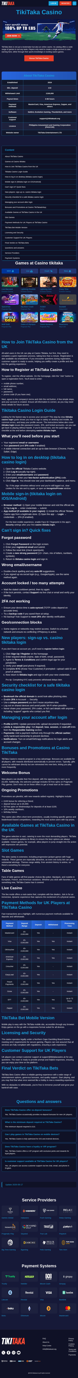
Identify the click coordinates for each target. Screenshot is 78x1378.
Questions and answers (14, 248)
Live (27, 271)
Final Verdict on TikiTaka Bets (17, 243)
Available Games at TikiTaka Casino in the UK (23, 212)
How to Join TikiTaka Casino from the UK (21, 167)
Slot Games (10, 217)
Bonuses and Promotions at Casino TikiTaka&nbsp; (25, 207)
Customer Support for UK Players (18, 238)
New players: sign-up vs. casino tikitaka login (23, 192)
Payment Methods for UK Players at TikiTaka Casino (26, 222)
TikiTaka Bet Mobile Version (16, 227)
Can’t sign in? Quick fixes (15, 187)
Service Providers (12, 253)
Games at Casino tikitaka (15, 162)
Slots (66, 271)
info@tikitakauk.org (49, 1349)
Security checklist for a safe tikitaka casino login (24, 197)
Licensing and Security (14, 233)
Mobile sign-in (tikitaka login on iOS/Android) (23, 182)
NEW (9, 271)
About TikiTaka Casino (14, 156)
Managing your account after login (18, 202)
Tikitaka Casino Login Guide (16, 172)
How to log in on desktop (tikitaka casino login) (24, 177)
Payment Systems (12, 258)
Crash (47, 271)
